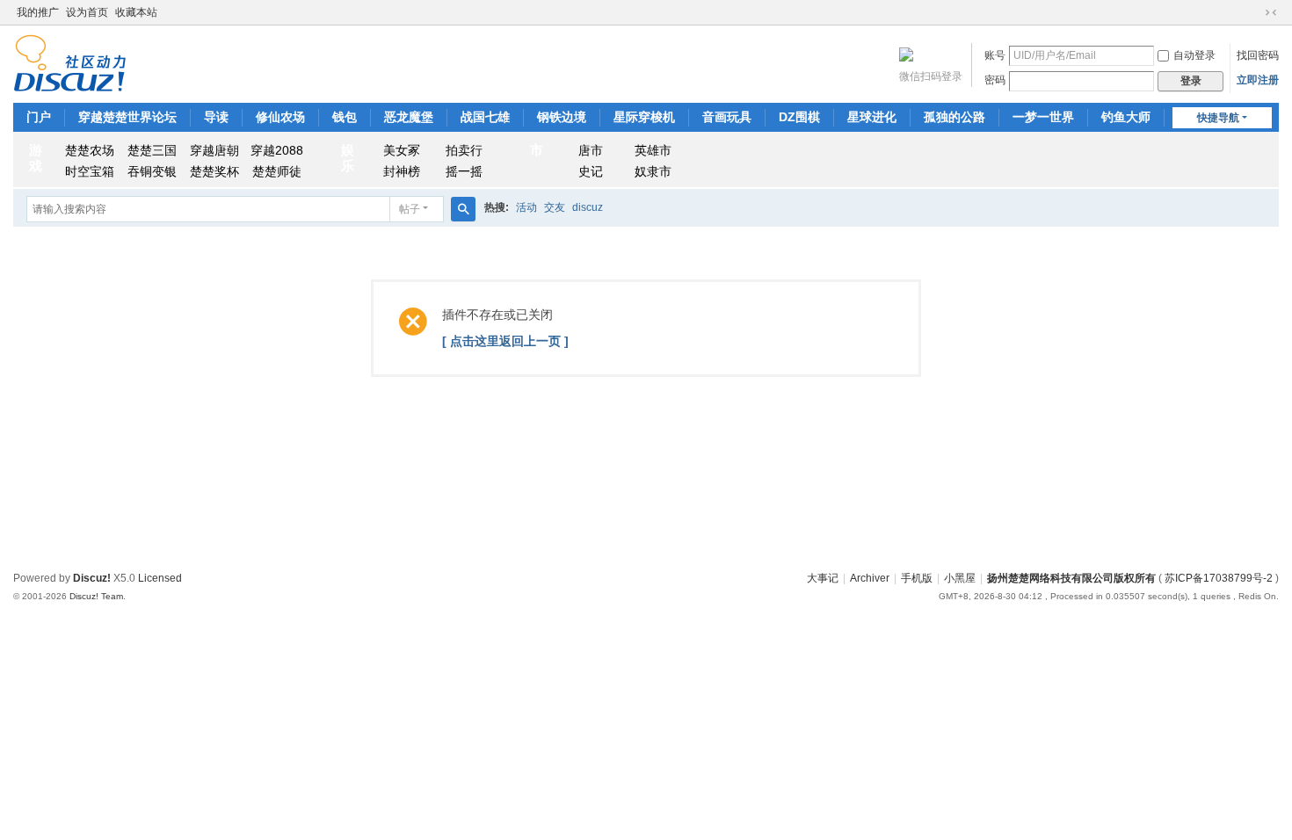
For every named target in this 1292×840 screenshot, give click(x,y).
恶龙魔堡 (408, 117)
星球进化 (871, 117)
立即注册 (1258, 80)
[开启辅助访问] (1254, 12)
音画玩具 (726, 117)
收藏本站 (136, 12)
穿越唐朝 (214, 150)
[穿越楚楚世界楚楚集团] (70, 62)
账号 (994, 55)
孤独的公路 (954, 117)
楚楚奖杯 (214, 171)
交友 (554, 207)
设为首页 (87, 12)
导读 (216, 117)
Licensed (160, 578)
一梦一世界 (1043, 117)
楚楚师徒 (276, 171)
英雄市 (653, 150)
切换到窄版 (1271, 12)
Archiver (869, 578)
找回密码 (1258, 55)
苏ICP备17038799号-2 (1219, 578)
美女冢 (401, 150)
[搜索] (463, 209)
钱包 (344, 117)
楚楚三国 (152, 150)
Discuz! (92, 578)
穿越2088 (276, 150)
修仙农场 (280, 117)
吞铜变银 (152, 171)
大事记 (822, 578)
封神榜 (401, 171)
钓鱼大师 (1125, 117)
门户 (38, 117)
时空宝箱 (89, 171)
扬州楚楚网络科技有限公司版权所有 (1071, 578)
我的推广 (38, 12)
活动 (526, 207)
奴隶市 (653, 171)
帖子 (409, 209)
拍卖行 (464, 150)
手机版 (917, 578)
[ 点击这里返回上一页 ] (505, 341)
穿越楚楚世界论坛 (127, 117)
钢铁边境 (561, 117)
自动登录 (1194, 55)
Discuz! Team (96, 596)
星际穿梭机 (644, 117)
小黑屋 (960, 578)
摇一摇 (464, 171)
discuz (587, 207)
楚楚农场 (89, 150)
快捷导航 (1218, 118)
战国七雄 (485, 117)
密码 (994, 80)
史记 (590, 171)
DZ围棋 (799, 117)
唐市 (590, 150)
